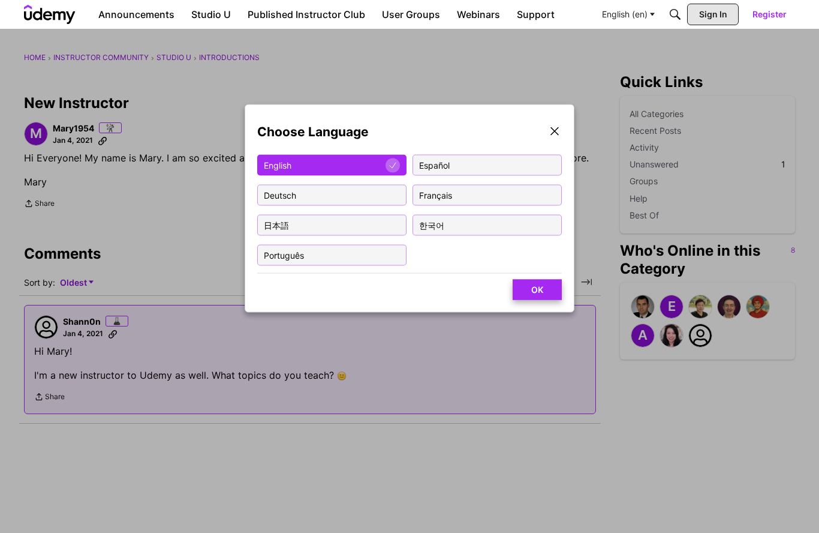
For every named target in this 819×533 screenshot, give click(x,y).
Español (434, 165)
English (277, 165)
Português (284, 255)
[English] (50, 14)
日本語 (276, 225)
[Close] (554, 132)
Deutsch (280, 195)
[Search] (675, 14)
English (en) (625, 14)
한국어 (431, 225)
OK (537, 290)
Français (435, 195)
